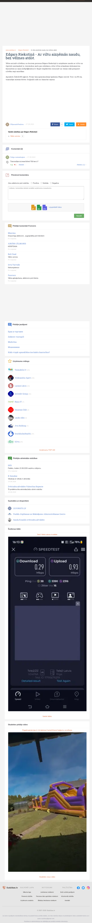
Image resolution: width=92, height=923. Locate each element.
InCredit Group (21, 394)
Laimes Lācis (20, 386)
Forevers (12, 275)
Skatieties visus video (47, 877)
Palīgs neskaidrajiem (17, 157)
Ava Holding (20, 426)
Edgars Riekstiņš (23, 50)
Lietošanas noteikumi (47, 892)
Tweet (71, 124)
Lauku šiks (19, 418)
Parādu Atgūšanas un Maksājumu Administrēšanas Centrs (39, 514)
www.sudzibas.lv (11, 50)
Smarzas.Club (21, 410)
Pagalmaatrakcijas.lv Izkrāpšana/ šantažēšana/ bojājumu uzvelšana (47, 730)
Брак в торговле (15, 331)
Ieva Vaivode (14, 265)
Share (56, 124)
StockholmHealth (23, 433)
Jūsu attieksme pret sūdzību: (18, 183)
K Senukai (12, 476)
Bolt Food (12, 254)
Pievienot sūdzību (27, 896)
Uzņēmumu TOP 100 (47, 450)
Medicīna (12, 342)
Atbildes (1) (81, 164)
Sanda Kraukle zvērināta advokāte (29, 520)
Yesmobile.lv (20, 370)
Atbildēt (21, 165)
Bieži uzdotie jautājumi (67, 892)
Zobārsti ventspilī (16, 337)
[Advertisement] (46, 27)
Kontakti (67, 900)
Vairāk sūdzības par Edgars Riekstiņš (22, 132)
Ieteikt (82, 124)
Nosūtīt (79, 216)
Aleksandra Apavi (23, 378)
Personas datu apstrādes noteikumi (47, 896)
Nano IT (18, 402)
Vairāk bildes (47, 716)
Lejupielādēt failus (55, 207)
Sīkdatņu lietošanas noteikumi (47, 900)
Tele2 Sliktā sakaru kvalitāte (47, 534)
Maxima (11, 233)
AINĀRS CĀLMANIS (17, 243)
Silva (17, 441)
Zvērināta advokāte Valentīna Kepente (25, 486)
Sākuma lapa (27, 892)
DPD (10, 465)
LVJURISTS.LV (19, 508)
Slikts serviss (15, 136)
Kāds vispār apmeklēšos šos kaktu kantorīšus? (29, 352)
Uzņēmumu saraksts (26, 900)
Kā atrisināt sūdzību (67, 896)
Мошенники (14, 347)
